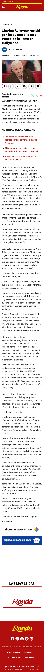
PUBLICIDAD (27, 652)
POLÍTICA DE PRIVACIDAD (32, 647)
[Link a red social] (12, 639)
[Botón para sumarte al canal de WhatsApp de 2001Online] (32, 95)
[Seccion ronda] (22, 606)
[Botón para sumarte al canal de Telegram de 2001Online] (36, 95)
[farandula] (22, 7)
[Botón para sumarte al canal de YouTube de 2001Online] (40, 95)
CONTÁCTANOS (28, 657)
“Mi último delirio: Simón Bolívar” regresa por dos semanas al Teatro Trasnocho (21, 140)
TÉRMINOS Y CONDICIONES (11, 647)
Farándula (7, 25)
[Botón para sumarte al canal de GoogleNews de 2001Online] (22, 540)
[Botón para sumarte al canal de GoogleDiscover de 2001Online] (22, 529)
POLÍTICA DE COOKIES (13, 652)
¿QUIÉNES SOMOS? (15, 657)
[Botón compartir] (4, 86)
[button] (11, 86)
